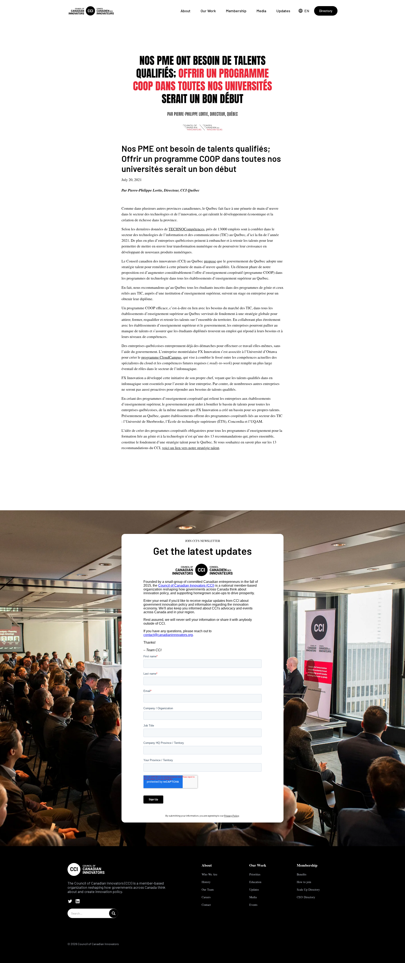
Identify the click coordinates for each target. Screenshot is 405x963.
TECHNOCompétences (186, 228)
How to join (304, 882)
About (185, 10)
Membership (236, 10)
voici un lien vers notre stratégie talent (190, 447)
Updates (283, 10)
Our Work (208, 10)
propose (210, 260)
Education (255, 882)
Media (261, 10)
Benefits (301, 874)
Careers (206, 897)
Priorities (254, 874)
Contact (206, 905)
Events (253, 905)
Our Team (208, 889)
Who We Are (209, 874)
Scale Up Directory (308, 889)
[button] (303, 11)
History (206, 882)
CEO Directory (306, 897)
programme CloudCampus (161, 357)
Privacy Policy (231, 815)
